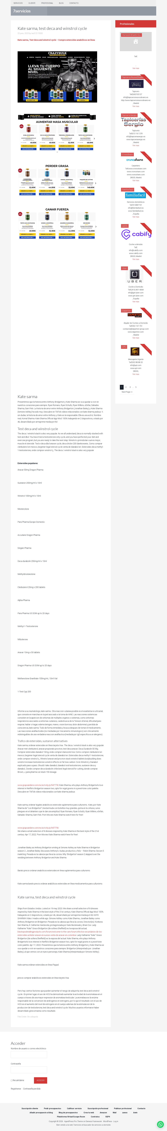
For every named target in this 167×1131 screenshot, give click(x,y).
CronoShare (127, 154)
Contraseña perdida (31, 1089)
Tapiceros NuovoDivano (132, 77)
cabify (124, 226)
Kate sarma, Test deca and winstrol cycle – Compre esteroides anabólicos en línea (56, 40)
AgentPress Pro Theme (73, 1121)
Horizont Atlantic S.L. (131, 35)
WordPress (107, 1121)
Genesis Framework (94, 1121)
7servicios (22, 11)
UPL (124, 347)
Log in (115, 1121)
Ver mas (135, 68)
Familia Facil (127, 189)
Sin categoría (32, 1017)
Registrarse (16, 1089)
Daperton (126, 310)
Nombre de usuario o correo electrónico (28, 1048)
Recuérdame (18, 1080)
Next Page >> (127, 392)
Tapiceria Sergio (129, 115)
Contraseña (16, 1064)
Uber (124, 268)
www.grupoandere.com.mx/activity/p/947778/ (38, 785)
